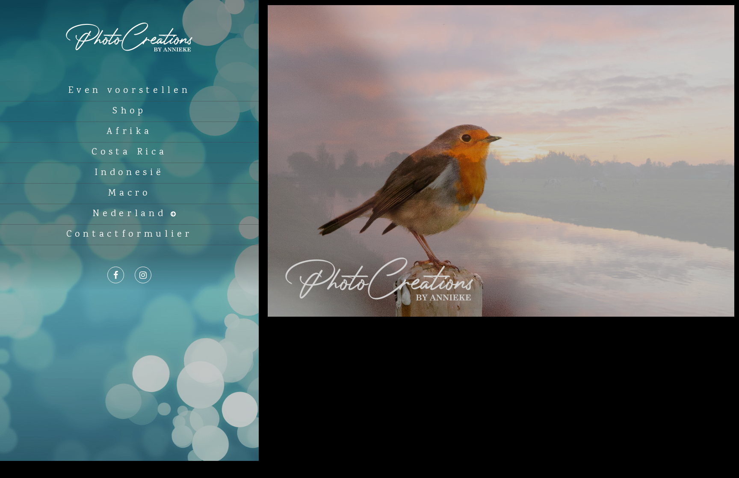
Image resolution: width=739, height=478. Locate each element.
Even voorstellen (129, 91)
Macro (129, 193)
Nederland (129, 214)
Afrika (129, 132)
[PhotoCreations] (129, 73)
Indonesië (129, 173)
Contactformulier (129, 234)
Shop (129, 111)
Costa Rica (129, 152)
